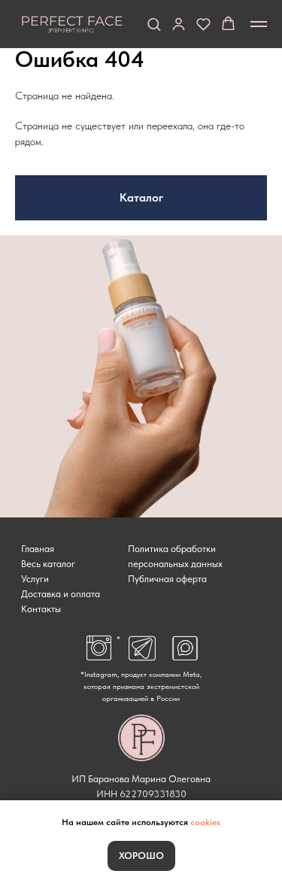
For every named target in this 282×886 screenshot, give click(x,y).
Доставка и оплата (60, 593)
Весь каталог (48, 563)
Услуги (35, 578)
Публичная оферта (167, 578)
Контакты (41, 608)
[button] (154, 24)
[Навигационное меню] (258, 24)
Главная (37, 548)
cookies (205, 822)
